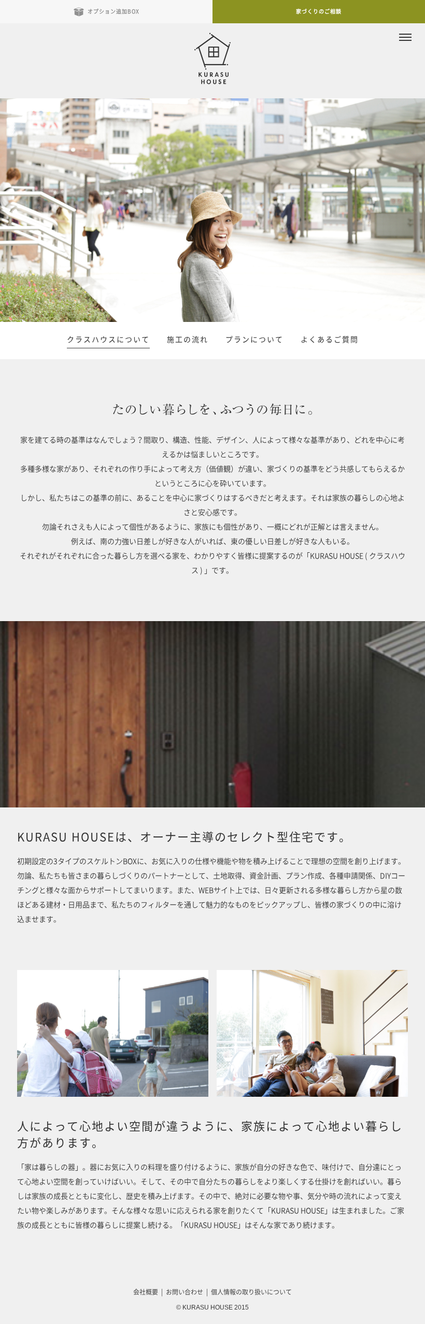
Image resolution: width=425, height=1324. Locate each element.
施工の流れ (187, 339)
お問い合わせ (184, 1292)
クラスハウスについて (108, 339)
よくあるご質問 (330, 339)
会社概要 (145, 1292)
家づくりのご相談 (319, 11)
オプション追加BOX (113, 11)
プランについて (254, 339)
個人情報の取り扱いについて (251, 1292)
